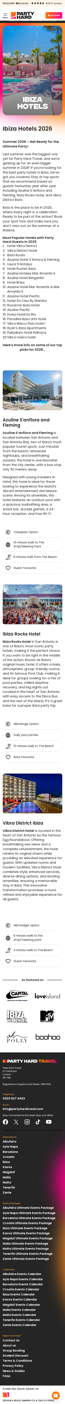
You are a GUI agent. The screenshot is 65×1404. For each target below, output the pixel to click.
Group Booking (14, 1350)
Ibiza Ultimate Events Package (25, 1228)
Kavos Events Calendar (20, 1299)
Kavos (7, 1167)
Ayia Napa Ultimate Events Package (29, 1213)
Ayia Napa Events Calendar (23, 1279)
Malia (7, 1177)
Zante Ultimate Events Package (26, 1259)
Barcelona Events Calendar (23, 1284)
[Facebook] (5, 1122)
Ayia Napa (10, 1147)
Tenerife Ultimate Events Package (28, 1254)
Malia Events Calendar (19, 1310)
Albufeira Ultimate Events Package (28, 1208)
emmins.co (28, 1400)
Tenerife (9, 1187)
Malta (7, 1182)
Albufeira (9, 1141)
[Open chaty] (56, 1395)
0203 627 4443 (14, 1098)
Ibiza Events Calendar (19, 1294)
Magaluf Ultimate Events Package (28, 1238)
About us (9, 1345)
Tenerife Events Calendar (21, 1320)
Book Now (54, 15)
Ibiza (6, 1162)
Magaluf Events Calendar (21, 1305)
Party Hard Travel (22, 15)
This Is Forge (46, 1400)
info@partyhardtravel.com (23, 1109)
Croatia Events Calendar (21, 1289)
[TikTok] (38, 1122)
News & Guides (14, 1371)
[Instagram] (27, 1122)
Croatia (8, 1157)
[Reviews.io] (22, 3)
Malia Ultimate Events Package (25, 1244)
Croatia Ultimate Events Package (27, 1223)
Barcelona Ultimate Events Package (29, 1218)
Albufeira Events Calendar (22, 1274)
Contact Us (11, 1340)
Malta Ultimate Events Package (26, 1249)
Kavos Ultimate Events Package (26, 1233)
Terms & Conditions (17, 1361)
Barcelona (10, 1152)
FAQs (6, 1376)
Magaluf (9, 1172)
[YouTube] (48, 1122)
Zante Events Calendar (19, 1325)
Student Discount (15, 1356)
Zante (7, 1192)
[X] (16, 1122)
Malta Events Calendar (19, 1315)
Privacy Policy (13, 1366)
